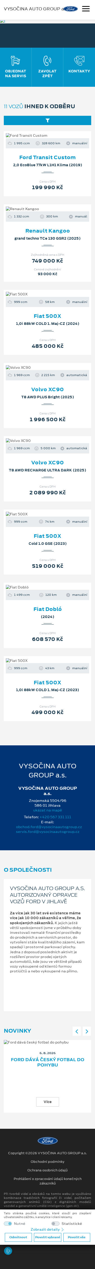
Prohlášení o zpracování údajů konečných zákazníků (48, 1181)
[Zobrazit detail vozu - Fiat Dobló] (39, 587)
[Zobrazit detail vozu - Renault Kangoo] (39, 209)
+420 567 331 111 (55, 817)
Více (48, 1101)
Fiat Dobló (47, 609)
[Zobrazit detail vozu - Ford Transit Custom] (39, 136)
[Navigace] (86, 9)
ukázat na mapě (47, 810)
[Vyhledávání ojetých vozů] (47, 120)
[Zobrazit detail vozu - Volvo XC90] (39, 367)
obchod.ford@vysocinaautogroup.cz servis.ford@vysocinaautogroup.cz (49, 829)
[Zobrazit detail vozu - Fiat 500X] (39, 294)
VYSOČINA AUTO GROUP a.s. (36, 9)
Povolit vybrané (47, 1237)
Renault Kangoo (47, 230)
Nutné (19, 1223)
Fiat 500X (47, 316)
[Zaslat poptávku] (56, 136)
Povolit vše (76, 1237)
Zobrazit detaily (46, 1229)
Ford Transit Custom (47, 157)
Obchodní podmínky (47, 1162)
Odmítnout (18, 1237)
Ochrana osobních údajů (47, 1170)
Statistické (72, 1223)
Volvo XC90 (47, 389)
